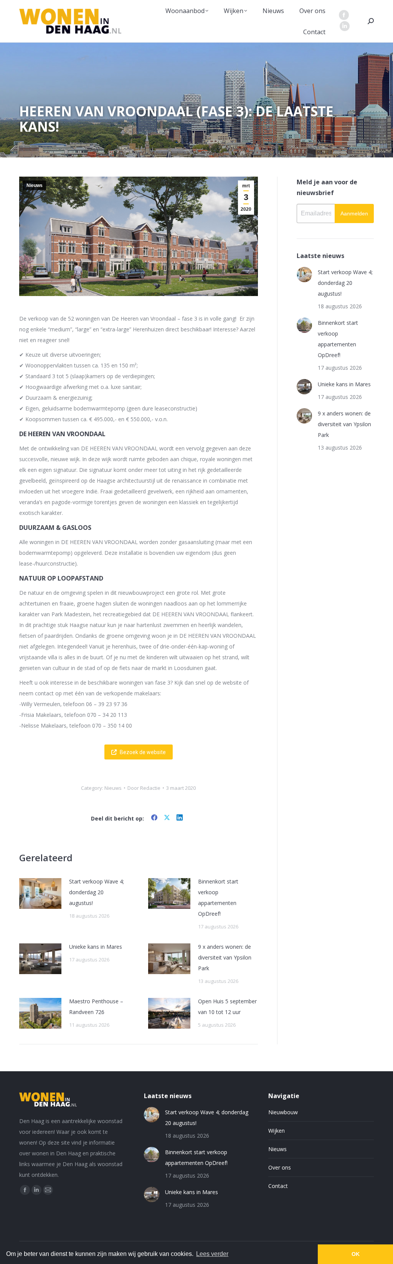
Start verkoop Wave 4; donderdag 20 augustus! (96, 892)
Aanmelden (354, 213)
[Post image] (40, 893)
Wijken (276, 1130)
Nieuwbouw (283, 1112)
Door (143, 787)
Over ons (279, 1167)
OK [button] (356, 1254)
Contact (278, 1186)
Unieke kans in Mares (95, 946)
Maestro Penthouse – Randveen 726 (96, 1007)
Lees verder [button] (212, 1254)
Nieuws (34, 185)
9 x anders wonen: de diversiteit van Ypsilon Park (224, 957)
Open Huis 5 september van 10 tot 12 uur (227, 1007)
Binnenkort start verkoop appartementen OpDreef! (218, 897)
